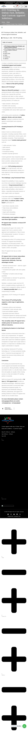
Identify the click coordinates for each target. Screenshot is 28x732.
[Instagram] (11, 514)
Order (5, 55)
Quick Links (7, 53)
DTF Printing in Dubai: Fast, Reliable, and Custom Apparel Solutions (14, 47)
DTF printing (18, 38)
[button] (26, 6)
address (6, 58)
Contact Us (7, 57)
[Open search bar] (14, 6)
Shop (5, 51)
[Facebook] (8, 514)
